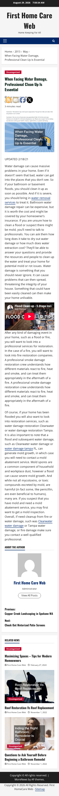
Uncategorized (13, 72)
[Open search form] (53, 41)
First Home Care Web (29, 20)
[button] (5, 41)
